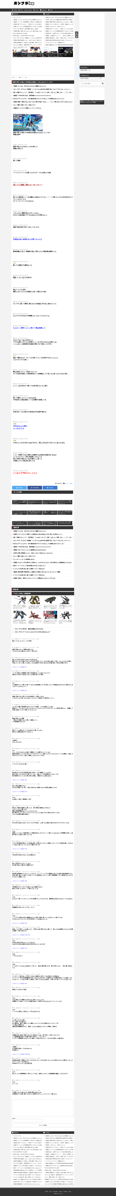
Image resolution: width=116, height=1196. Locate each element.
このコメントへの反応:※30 (19, 923)
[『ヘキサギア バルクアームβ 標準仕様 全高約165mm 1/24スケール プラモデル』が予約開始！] (35, 600)
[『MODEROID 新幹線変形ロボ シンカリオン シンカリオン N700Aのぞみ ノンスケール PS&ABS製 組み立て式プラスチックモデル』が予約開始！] (19, 615)
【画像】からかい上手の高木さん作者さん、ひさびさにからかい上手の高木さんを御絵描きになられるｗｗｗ (43, 562)
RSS (21, 10)
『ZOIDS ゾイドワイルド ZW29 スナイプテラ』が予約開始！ (35, 622)
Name (13, 1118)
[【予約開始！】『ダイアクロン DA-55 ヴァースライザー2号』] (65, 600)
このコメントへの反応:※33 (19, 983)
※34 (28, 935)
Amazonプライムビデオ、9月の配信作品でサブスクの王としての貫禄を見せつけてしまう (38, 98)
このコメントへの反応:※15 (19, 791)
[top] (76, 33)
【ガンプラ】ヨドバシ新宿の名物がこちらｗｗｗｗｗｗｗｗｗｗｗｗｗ (50, 622)
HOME (15, 10)
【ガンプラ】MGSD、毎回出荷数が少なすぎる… (29, 629)
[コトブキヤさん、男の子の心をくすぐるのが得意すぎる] (65, 615)
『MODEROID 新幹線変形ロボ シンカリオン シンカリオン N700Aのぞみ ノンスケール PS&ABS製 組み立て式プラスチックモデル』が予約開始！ (19, 624)
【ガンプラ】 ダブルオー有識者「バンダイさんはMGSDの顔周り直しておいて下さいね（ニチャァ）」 (42, 89)
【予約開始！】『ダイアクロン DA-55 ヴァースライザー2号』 (65, 607)
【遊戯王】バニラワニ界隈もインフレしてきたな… (27, 108)
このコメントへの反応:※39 (19, 1054)
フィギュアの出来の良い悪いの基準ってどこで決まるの (29, 568)
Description (29, 10)
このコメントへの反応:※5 (19, 667)
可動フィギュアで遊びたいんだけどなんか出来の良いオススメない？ (19, 607)
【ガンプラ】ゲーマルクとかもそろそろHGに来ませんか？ (33, 632)
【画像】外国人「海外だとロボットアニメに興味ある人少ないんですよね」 (34, 578)
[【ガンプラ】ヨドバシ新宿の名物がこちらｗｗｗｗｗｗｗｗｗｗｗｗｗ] (50, 615)
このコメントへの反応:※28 (19, 935)
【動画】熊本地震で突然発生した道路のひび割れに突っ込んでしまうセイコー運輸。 (37, 572)
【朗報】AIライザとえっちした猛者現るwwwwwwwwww (29, 550)
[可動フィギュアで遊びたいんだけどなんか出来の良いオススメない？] (19, 600)
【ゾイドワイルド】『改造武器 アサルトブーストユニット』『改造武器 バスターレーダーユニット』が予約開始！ (50, 608)
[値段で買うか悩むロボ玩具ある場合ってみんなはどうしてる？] (50, 488)
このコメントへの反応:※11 (19, 690)
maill (51, 10)
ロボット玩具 (68, 483)
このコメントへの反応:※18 (19, 780)
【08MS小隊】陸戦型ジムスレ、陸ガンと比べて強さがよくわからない (33, 553)
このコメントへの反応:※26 (19, 881)
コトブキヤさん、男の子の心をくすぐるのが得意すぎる (65, 622)
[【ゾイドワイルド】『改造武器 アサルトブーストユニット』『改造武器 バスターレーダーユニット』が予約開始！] (50, 600)
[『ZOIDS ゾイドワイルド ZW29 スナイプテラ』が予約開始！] (35, 615)
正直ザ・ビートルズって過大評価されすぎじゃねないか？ (29, 565)
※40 (28, 1054)
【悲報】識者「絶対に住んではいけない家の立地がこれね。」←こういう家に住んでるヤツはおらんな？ (43, 101)
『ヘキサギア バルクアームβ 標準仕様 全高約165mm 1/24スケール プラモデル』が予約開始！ (35, 607)
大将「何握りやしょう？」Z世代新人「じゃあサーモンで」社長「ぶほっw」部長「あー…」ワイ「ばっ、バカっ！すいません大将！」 (43, 92)
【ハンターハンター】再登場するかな (23, 559)
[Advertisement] (43, 63)
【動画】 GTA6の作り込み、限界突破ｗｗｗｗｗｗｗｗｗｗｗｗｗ (32, 95)
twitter (36, 10)
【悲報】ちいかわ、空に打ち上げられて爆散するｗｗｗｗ (29, 86)
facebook (44, 10)
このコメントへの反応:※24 (19, 849)
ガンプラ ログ (60, 1193)
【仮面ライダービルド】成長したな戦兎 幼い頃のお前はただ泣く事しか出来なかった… (38, 534)
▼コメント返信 (35, 638)
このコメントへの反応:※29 (19, 948)
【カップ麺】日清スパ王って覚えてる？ (24, 105)
